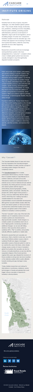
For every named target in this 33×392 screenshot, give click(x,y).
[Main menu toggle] (27, 4)
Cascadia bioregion (10, 172)
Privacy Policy (20, 387)
